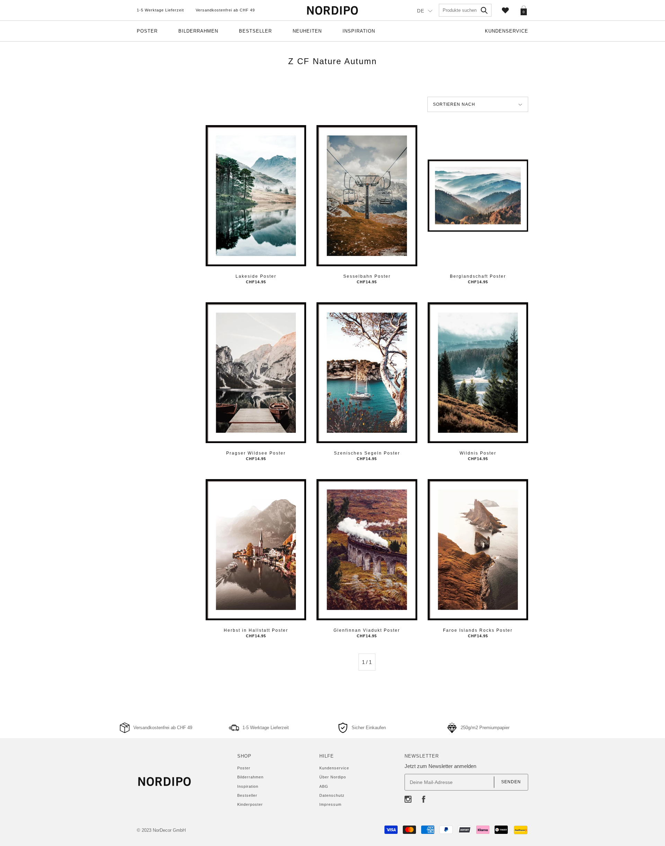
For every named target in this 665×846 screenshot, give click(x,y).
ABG (323, 786)
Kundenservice (506, 31)
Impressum (330, 804)
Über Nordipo (332, 777)
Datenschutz (332, 795)
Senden (511, 781)
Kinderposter (250, 804)
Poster (147, 31)
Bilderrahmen (198, 31)
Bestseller (255, 31)
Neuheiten (307, 31)
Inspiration (359, 31)
